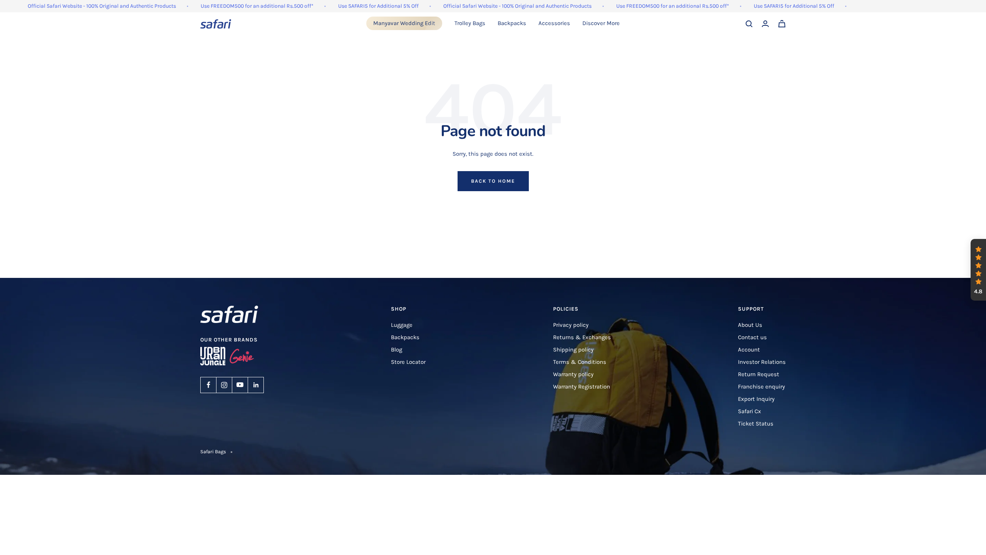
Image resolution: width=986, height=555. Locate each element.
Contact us (752, 337)
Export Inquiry (756, 398)
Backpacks (512, 23)
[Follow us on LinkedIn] (255, 385)
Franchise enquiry (761, 386)
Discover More (601, 23)
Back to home (493, 181)
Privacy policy (571, 324)
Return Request (758, 374)
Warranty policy (573, 374)
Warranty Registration (581, 386)
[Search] (749, 23)
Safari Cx (749, 411)
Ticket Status (755, 423)
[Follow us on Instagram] (224, 385)
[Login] (765, 23)
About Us (750, 324)
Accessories (554, 23)
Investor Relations (762, 361)
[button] (978, 270)
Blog (396, 349)
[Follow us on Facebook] (208, 385)
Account (749, 349)
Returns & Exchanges (582, 337)
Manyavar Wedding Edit (404, 23)
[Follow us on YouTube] (240, 385)
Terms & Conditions (579, 361)
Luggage (402, 324)
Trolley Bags (469, 23)
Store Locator (408, 361)
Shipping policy (573, 349)
